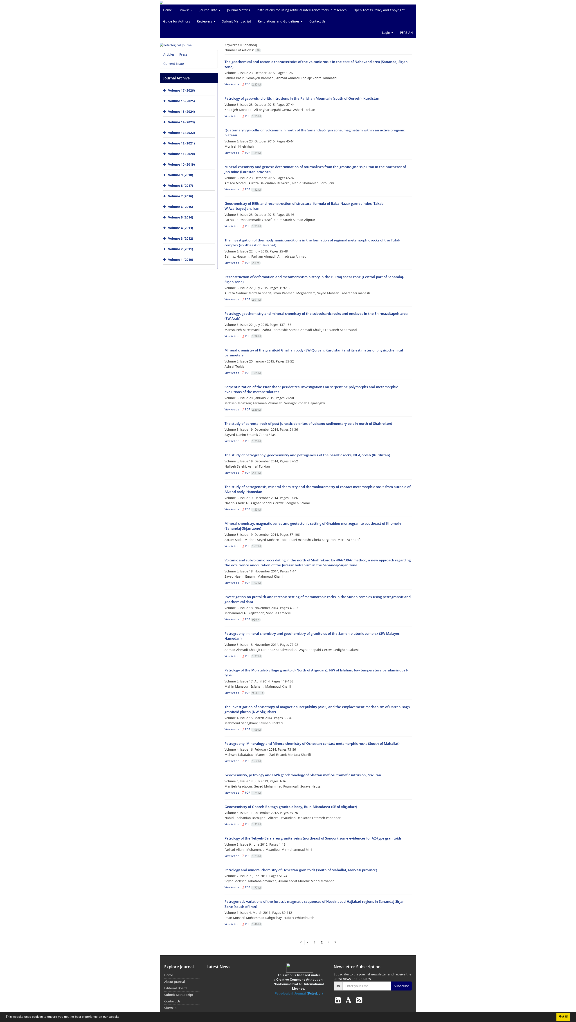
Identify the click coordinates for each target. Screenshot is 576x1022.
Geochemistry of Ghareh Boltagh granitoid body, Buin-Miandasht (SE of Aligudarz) (291, 806)
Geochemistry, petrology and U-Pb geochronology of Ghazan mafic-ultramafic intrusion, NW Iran (303, 775)
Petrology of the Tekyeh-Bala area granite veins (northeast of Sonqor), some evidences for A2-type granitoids (313, 838)
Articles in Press (175, 54)
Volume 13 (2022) (181, 133)
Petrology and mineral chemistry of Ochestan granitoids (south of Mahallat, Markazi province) (301, 870)
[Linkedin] (339, 1000)
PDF (252, 84)
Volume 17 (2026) (181, 90)
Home (167, 10)
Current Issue (173, 63)
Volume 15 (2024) (181, 111)
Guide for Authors (176, 21)
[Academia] (349, 1000)
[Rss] (359, 1000)
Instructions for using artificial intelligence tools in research (302, 10)
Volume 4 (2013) (180, 228)
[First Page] (300, 942)
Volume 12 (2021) (181, 143)
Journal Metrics (238, 10)
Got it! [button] (563, 1016)
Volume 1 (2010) (180, 259)
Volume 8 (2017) (180, 185)
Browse (185, 10)
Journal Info (209, 10)
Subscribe (401, 986)
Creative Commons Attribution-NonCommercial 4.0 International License (299, 984)
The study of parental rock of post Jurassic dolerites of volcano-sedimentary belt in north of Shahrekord (308, 423)
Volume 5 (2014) (180, 217)
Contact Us (317, 21)
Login (386, 32)
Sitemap (170, 1008)
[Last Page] (335, 942)
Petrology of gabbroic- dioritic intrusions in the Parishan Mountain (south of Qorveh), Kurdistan (302, 98)
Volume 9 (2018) (180, 175)
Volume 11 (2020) (181, 154)
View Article (232, 84)
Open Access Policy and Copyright (379, 10)
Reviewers (205, 21)
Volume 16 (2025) (181, 101)
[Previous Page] (307, 942)
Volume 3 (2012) (180, 238)
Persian (406, 32)
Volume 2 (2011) (180, 249)
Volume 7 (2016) (180, 196)
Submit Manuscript (236, 21)
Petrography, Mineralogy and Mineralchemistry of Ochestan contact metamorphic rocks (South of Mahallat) (312, 743)
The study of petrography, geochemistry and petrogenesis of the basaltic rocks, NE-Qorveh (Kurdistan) (307, 455)
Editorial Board (175, 988)
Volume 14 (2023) (181, 122)
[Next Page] (328, 942)
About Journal (174, 981)
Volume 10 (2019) (181, 164)
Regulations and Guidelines (279, 21)
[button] (122, 1017)
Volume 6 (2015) (180, 207)
